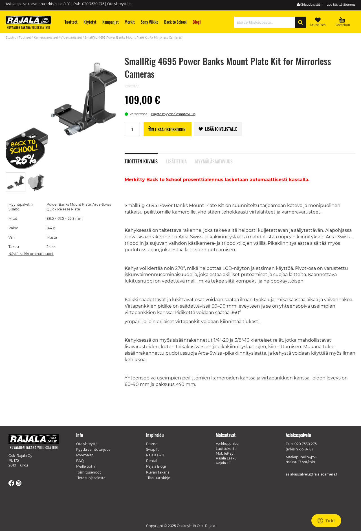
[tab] (145, 158)
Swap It (152, 449)
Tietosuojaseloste (90, 478)
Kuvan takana (158, 472)
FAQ (80, 461)
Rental (151, 461)
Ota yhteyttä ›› (119, 4)
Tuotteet (25, 37)
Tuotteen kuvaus (141, 161)
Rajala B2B (155, 455)
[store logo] (31, 23)
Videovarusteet (71, 37)
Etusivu (11, 37)
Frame (151, 444)
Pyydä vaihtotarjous (93, 449)
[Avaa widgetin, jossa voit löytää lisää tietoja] (326, 521)
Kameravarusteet (46, 37)
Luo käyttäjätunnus (341, 4)
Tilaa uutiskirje (158, 478)
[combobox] (266, 22)
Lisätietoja (176, 161)
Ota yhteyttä (87, 444)
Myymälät (84, 455)
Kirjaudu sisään (311, 4)
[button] (36, 182)
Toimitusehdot (88, 472)
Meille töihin (86, 466)
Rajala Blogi (156, 466)
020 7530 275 (305, 444)
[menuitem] (71, 21)
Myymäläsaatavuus (214, 161)
